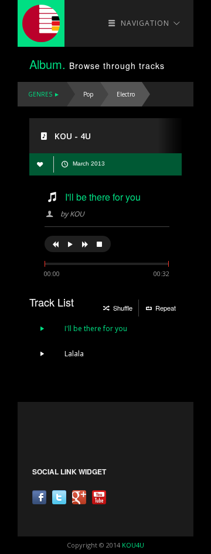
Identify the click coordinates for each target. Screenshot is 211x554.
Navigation (145, 23)
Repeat (165, 307)
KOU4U (133, 545)
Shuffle (121, 307)
